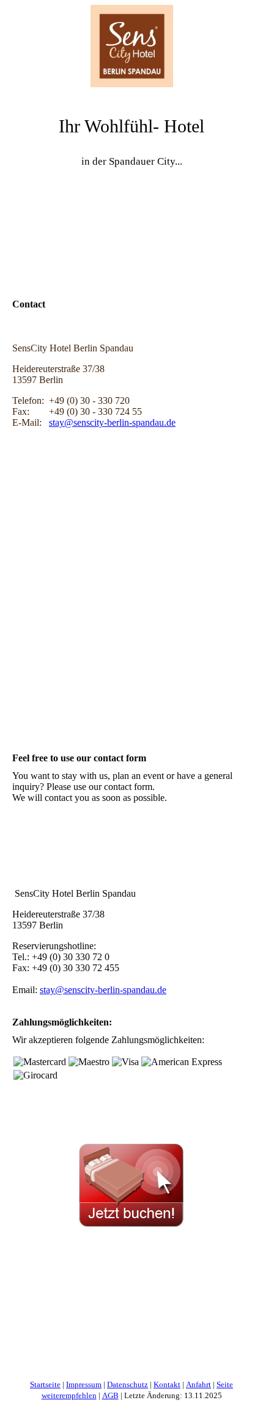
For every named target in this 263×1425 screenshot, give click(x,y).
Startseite (45, 1384)
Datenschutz (127, 1384)
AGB (110, 1395)
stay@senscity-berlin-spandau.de (112, 422)
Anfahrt (198, 1384)
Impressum (84, 1384)
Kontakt (167, 1384)
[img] (131, 46)
